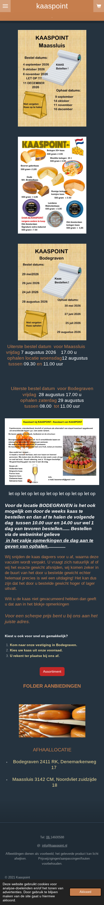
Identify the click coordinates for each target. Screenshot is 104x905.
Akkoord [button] (85, 892)
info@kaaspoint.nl (54, 845)
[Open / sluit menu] (5, 6)
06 (48, 837)
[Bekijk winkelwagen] (98, 6)
